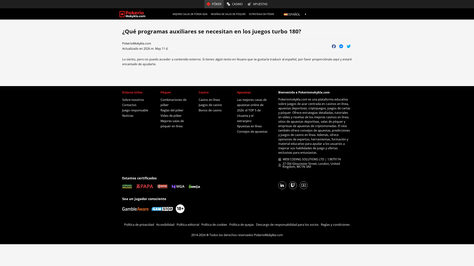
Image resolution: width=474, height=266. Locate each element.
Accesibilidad (165, 225)
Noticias (127, 116)
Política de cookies (214, 225)
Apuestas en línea (249, 126)
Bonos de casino (210, 110)
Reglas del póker (172, 110)
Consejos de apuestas (252, 131)
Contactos (129, 105)
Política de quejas (241, 225)
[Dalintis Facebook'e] (334, 46)
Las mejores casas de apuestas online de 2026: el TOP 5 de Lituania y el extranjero (252, 110)
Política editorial (188, 225)
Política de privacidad (139, 225)
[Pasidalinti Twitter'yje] (348, 46)
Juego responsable (135, 110)
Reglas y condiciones (335, 225)
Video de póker (171, 116)
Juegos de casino (210, 105)
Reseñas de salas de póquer (228, 14)
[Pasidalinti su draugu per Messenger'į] (341, 46)
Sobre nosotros (133, 100)
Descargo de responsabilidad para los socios (287, 225)
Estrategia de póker (261, 14)
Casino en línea (209, 100)
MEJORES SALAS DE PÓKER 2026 (190, 14)
